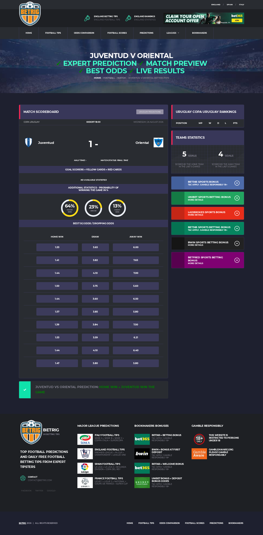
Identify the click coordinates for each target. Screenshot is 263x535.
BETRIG (22, 523)
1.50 (57, 285)
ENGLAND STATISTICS (145, 20)
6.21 (136, 337)
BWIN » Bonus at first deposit (166, 451)
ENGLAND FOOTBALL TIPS (107, 20)
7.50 (135, 324)
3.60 (95, 298)
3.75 (95, 285)
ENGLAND (215, 4)
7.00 (135, 273)
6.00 (135, 247)
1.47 (57, 363)
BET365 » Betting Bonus (166, 435)
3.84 (95, 324)
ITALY (241, 4)
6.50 (135, 298)
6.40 (135, 350)
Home (130, 523)
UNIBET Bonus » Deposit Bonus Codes (167, 479)
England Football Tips (110, 449)
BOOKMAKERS (199, 33)
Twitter (39, 491)
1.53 (57, 247)
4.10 (95, 273)
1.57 (57, 311)
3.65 (95, 247)
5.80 (135, 311)
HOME (29, 33)
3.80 (95, 363)
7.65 (135, 260)
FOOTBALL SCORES (117, 33)
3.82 (95, 260)
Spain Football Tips (107, 463)
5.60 (135, 285)
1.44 (57, 273)
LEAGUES (171, 33)
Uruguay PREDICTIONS (150, 112)
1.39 (57, 324)
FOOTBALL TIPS (53, 33)
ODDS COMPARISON (84, 33)
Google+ (51, 491)
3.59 (95, 337)
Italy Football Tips (107, 435)
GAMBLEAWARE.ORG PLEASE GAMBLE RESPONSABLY (221, 452)
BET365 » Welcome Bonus (168, 463)
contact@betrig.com (40, 480)
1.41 (57, 260)
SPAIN (230, 4)
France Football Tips (109, 478)
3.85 (95, 311)
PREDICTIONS (146, 33)
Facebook (26, 491)
